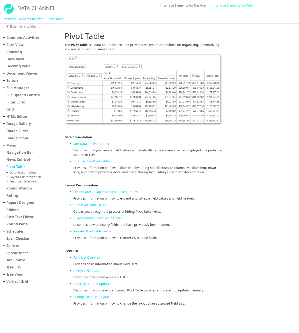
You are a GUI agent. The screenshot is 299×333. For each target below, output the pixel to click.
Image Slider (17, 130)
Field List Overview (23, 181)
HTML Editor (17, 116)
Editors (12, 80)
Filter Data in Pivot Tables (91, 161)
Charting (14, 51)
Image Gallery (18, 123)
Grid (10, 109)
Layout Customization (25, 177)
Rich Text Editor (19, 216)
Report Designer (20, 202)
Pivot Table (55, 19)
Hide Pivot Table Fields (89, 205)
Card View (15, 44)
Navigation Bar (19, 152)
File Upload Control (23, 95)
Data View (15, 59)
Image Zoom (17, 138)
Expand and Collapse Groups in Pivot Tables (105, 192)
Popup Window (19, 188)
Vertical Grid (17, 281)
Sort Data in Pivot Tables (91, 144)
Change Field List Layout (91, 297)
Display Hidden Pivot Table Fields (97, 218)
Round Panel (17, 224)
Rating (12, 195)
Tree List (13, 267)
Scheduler (15, 231)
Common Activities (22, 37)
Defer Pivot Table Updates (92, 284)
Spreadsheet (17, 253)
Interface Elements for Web (233, 5)
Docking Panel (19, 66)
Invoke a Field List (86, 270)
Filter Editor (16, 102)
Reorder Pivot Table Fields (92, 231)
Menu (11, 145)
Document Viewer (21, 73)
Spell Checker (18, 238)
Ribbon (12, 209)
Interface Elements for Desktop (183, 5)
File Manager (17, 87)
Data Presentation (23, 172)
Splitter (12, 245)
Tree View (14, 274)
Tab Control (16, 260)
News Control (18, 159)
